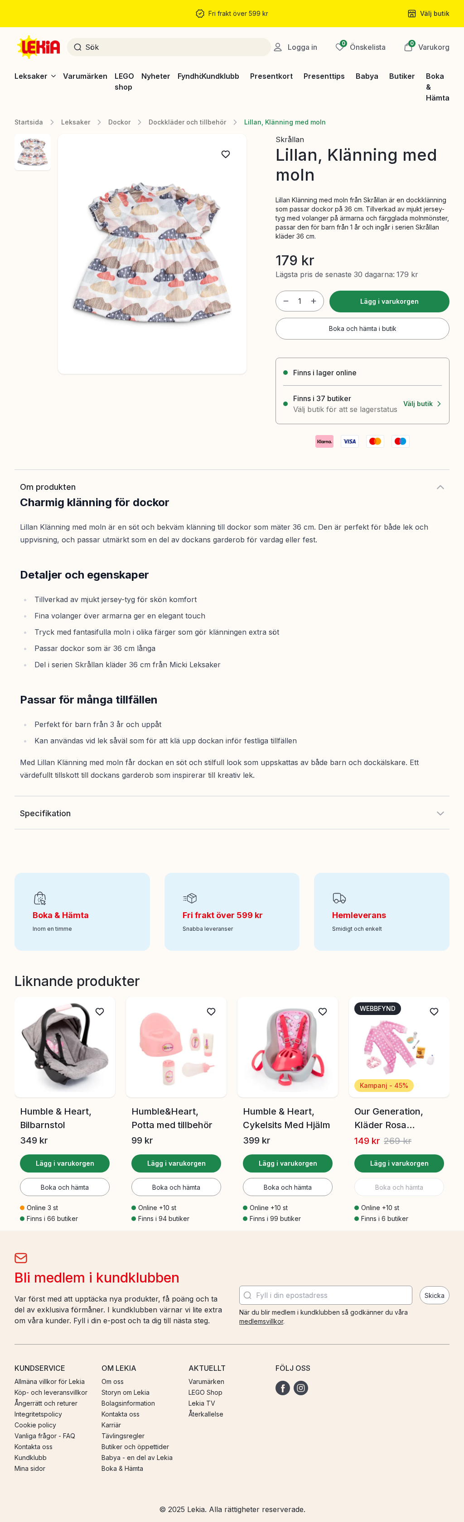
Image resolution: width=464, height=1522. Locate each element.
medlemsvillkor (261, 1321)
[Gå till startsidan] (39, 47)
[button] (427, 47)
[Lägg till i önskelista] (226, 154)
